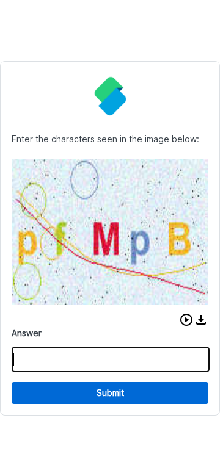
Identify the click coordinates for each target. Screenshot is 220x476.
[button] (186, 319)
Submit (110, 393)
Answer (27, 333)
